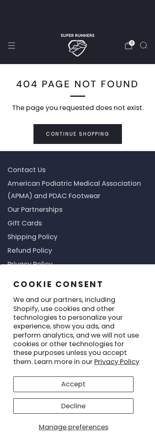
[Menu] (11, 45)
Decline (73, 406)
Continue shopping (78, 133)
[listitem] (78, 13)
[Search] (143, 45)
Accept (73, 384)
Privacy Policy (116, 362)
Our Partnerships (34, 209)
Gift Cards (24, 223)
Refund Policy (29, 250)
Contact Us (26, 170)
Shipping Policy (32, 237)
